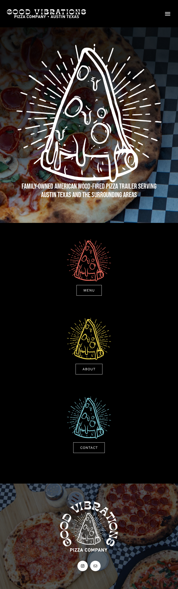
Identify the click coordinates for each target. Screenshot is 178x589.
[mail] (95, 566)
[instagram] (82, 566)
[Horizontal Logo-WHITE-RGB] (46, 11)
